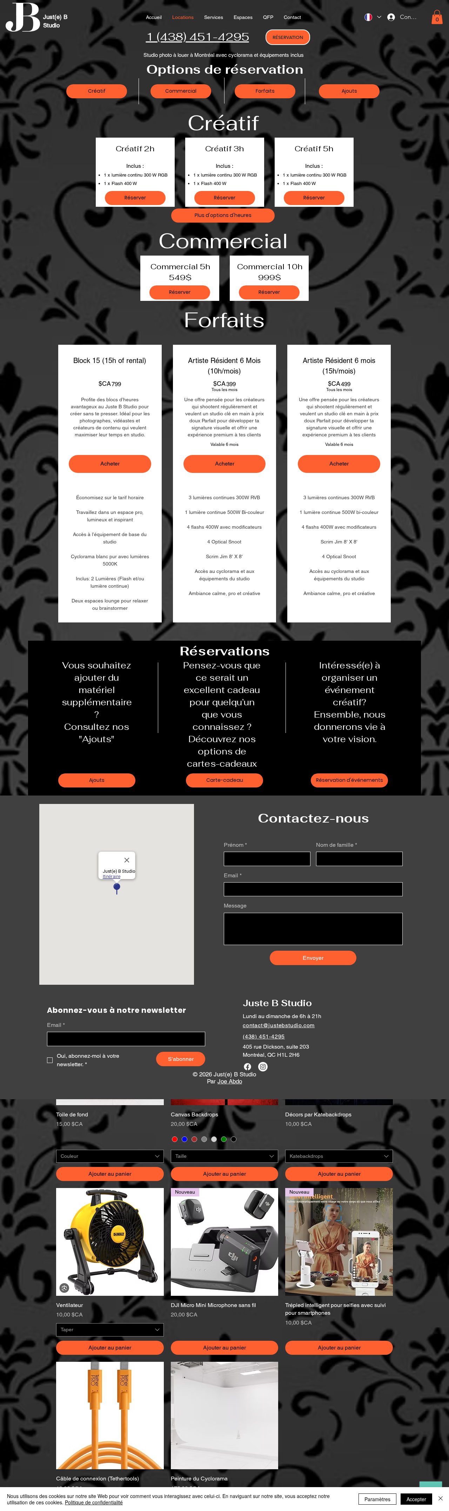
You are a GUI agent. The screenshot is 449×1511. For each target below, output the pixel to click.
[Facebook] (247, 1066)
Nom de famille (336, 845)
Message (235, 905)
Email (233, 875)
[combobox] (110, 1156)
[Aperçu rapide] (110, 1242)
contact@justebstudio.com (279, 1025)
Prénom (235, 845)
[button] (213, 17)
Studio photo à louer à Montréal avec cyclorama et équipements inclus (223, 55)
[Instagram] (263, 1066)
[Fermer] (440, 1499)
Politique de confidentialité (94, 1502)
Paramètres (377, 1499)
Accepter (416, 1499)
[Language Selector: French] (373, 17)
